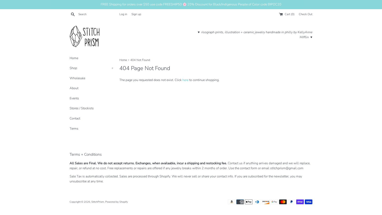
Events (74, 98)
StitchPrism (97, 202)
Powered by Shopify (116, 202)
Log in (123, 14)
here (185, 80)
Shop (91, 68)
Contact (75, 118)
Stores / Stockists (82, 108)
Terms (74, 128)
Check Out (305, 14)
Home (74, 58)
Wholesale (77, 78)
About (74, 88)
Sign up (136, 14)
